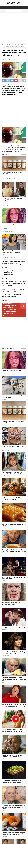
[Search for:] (14, 11)
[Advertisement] (14, 29)
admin (11, 59)
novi (6, 300)
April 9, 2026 (5, 59)
